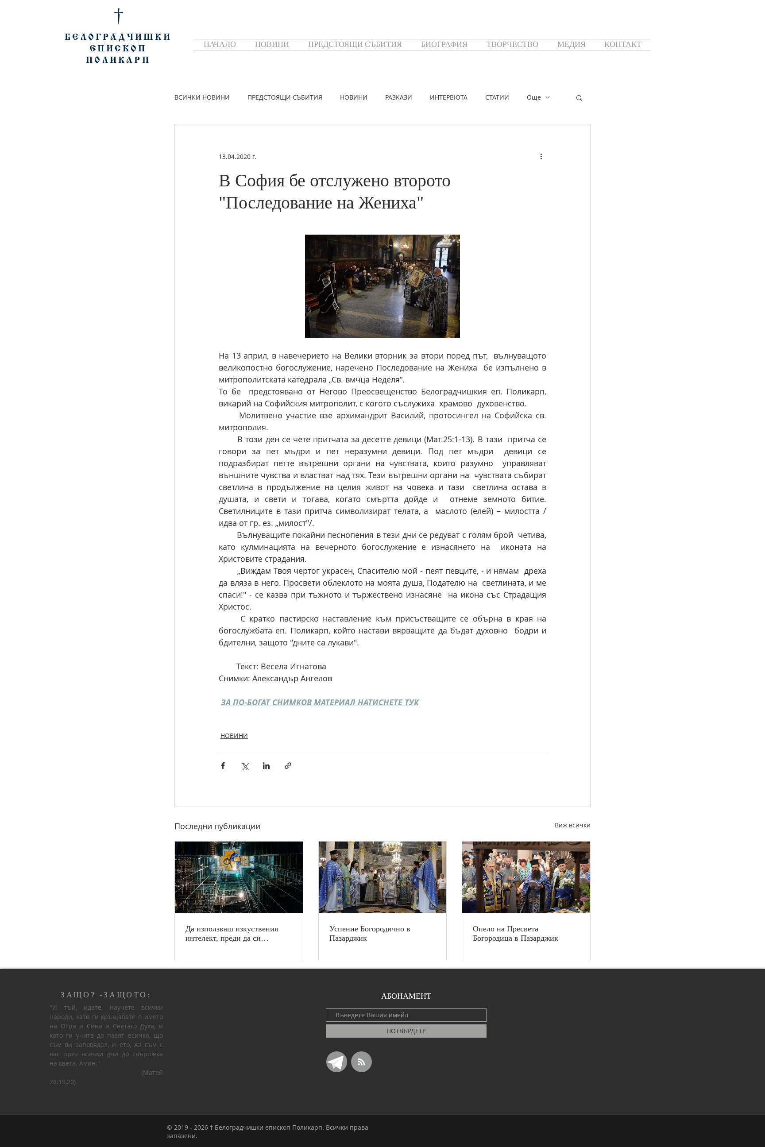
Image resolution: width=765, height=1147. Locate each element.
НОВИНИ (353, 97)
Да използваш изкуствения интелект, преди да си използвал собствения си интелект (231, 933)
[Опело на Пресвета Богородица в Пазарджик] (526, 877)
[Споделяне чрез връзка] (288, 765)
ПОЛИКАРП (118, 60)
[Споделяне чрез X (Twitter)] (244, 765)
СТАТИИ (497, 97)
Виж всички (573, 825)
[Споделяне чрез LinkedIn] (266, 765)
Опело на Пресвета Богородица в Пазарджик (515, 933)
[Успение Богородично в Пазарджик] (383, 877)
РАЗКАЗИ (398, 97)
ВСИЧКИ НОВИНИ (202, 97)
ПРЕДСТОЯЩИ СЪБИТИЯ (284, 97)
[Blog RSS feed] (361, 1062)
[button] (579, 97)
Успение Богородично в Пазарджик (369, 933)
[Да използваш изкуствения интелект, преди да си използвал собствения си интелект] (239, 877)
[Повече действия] (541, 156)
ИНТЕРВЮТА (449, 97)
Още (534, 97)
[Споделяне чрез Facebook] (223, 765)
